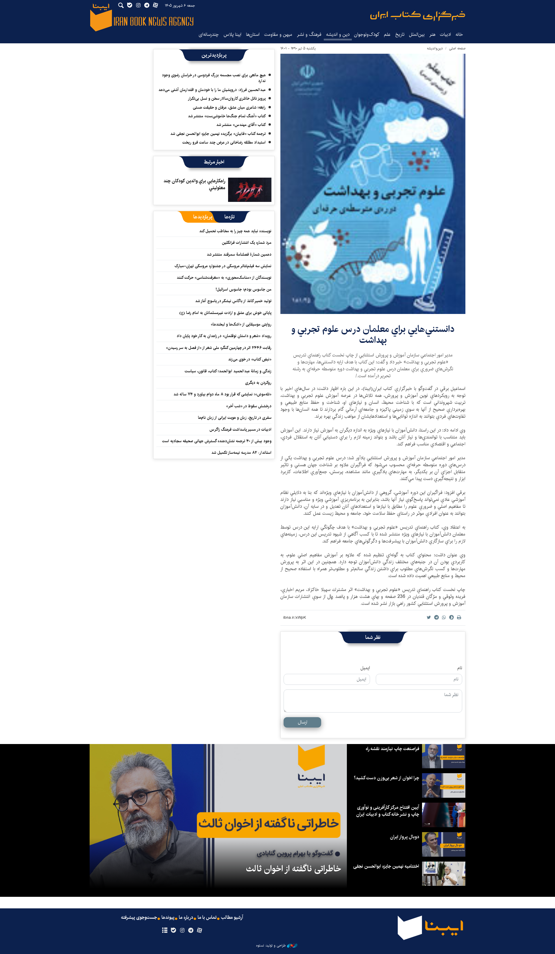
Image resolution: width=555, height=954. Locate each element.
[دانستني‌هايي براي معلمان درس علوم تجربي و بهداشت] (372, 184)
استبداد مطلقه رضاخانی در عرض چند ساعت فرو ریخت (224, 142)
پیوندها (168, 917)
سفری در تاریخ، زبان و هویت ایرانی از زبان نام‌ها (234, 417)
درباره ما (186, 917)
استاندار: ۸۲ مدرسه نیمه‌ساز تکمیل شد (241, 452)
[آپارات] (199, 930)
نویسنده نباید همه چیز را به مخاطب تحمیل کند (235, 231)
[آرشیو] (164, 930)
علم (387, 34)
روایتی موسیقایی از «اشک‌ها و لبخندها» (241, 324)
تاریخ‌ (399, 34)
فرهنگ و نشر (309, 34)
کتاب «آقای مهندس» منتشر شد (241, 125)
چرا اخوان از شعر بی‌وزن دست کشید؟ (386, 778)
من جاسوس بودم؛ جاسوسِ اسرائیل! (243, 289)
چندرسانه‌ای (209, 34)
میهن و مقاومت (278, 34)
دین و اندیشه (337, 34)
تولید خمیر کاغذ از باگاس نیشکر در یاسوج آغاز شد (233, 301)
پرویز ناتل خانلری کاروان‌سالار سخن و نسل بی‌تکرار (227, 98)
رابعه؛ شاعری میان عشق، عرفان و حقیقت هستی (229, 107)
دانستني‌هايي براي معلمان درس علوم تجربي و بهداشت (372, 334)
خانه (459, 34)
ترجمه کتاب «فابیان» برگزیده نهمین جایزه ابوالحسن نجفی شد (218, 134)
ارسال (302, 722)
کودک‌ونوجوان (366, 34)
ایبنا (417, 16)
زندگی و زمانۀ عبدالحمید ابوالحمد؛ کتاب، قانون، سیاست (228, 371)
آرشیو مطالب (232, 917)
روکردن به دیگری (258, 383)
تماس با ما (207, 917)
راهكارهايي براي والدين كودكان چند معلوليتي (194, 184)
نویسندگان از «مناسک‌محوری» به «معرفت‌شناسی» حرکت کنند (224, 277)
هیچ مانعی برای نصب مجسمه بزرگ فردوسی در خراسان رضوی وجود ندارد (214, 78)
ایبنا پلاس (232, 34)
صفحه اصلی (457, 48)
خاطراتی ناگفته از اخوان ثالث (293, 869)
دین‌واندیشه (435, 48)
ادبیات (445, 34)
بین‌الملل (417, 34)
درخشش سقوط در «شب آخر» (248, 406)
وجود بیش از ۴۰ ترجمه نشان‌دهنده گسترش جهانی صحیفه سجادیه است (216, 441)
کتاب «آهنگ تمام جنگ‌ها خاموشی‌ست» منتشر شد (227, 116)
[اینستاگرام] (182, 930)
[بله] (173, 930)
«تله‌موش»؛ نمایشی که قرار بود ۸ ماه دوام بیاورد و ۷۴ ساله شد (222, 394)
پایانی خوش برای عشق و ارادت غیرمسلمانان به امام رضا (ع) (225, 313)
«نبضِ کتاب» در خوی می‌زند (249, 359)
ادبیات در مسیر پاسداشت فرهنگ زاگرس (240, 429)
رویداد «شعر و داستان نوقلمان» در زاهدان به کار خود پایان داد (224, 336)
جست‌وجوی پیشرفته (139, 917)
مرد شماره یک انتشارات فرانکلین (246, 242)
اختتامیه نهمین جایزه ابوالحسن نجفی (386, 866)
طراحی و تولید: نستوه (271, 945)
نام (459, 668)
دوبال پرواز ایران (404, 837)
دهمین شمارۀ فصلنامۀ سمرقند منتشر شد (239, 254)
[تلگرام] (191, 930)
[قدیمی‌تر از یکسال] (249, 190)
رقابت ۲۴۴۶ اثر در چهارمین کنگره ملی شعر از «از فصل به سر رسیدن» (218, 348)
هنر (432, 34)
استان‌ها (253, 34)
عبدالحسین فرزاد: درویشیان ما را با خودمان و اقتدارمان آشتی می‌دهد (212, 90)
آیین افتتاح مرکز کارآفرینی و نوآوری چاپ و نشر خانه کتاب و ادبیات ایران (387, 811)
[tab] (230, 217)
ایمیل (365, 668)
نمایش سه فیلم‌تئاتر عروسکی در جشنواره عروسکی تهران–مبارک (223, 266)
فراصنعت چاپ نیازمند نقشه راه (392, 749)
